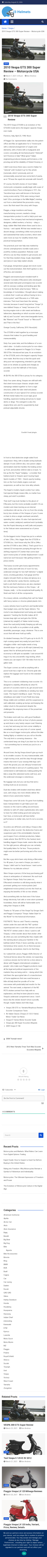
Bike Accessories (10, 1254)
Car (5, 1278)
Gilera (6, 1296)
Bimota (6, 1257)
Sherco (6, 1360)
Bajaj (5, 1232)
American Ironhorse (11, 1215)
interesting (8, 1321)
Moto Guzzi (8, 1339)
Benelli (6, 1236)
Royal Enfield (9, 1356)
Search (41, 1135)
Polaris (6, 1353)
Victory (6, 1377)
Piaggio (6, 1349)
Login (42, 1090)
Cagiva (6, 1275)
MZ (5, 1346)
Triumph (7, 1367)
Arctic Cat (8, 1222)
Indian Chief (8, 1317)
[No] (44, 1543)
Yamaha (7, 1385)
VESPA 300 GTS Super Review (18, 1425)
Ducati (6, 1289)
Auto (5, 1225)
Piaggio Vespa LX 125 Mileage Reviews (23, 1491)
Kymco (6, 1331)
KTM (5, 1328)
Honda (6, 1303)
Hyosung (7, 1314)
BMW (6, 1264)
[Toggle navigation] (12, 21)
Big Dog (7, 1243)
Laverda (7, 1335)
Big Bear (7, 1240)
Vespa (6, 63)
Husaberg (7, 1307)
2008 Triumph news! (14, 1039)
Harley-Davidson (10, 1300)
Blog (5, 1261)
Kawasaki (7, 1324)
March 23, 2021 (11, 1428)
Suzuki (6, 1363)
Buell (5, 1271)
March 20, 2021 (11, 1495)
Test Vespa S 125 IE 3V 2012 (17, 1458)
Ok (24, 1553)
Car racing (8, 1282)
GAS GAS (7, 1293)
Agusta (9, 1250)
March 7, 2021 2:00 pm (14, 76)
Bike (5, 1247)
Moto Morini (8, 1342)
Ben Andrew (31, 76)
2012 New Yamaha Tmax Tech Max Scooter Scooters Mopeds (24, 1048)
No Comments (11, 79)
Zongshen (8, 1388)
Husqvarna (8, 1310)
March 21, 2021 (11, 1461)
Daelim (6, 1286)
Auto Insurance (10, 1229)
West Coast (8, 1381)
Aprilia (6, 1218)
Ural (5, 1370)
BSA (5, 1268)
